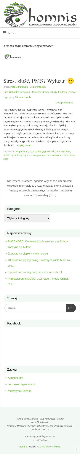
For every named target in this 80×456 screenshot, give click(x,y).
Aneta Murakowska (18, 86)
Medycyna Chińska (19, 390)
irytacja (32, 151)
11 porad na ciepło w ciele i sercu (28, 253)
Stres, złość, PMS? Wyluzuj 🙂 (39, 80)
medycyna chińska (46, 151)
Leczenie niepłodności (21, 384)
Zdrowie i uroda (23, 97)
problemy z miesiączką (15, 155)
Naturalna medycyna (19, 92)
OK (69, 307)
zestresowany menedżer (57, 155)
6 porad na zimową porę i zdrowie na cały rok (35, 272)
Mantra (43, 446)
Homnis (23, 446)
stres (29, 155)
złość (6, 158)
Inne (6, 92)
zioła (72, 155)
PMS (68, 151)
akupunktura (22, 151)
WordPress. (55, 446)
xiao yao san (39, 155)
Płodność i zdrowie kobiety (44, 92)
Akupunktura (15, 377)
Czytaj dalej (25, 145)
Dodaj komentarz (64, 102)
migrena (61, 151)
